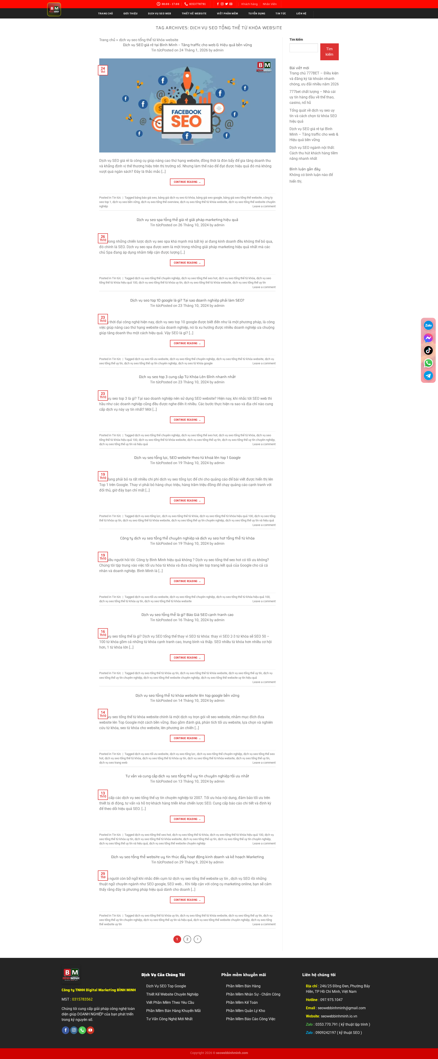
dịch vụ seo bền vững (126, 202)
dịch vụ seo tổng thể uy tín (249, 282)
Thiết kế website (194, 13)
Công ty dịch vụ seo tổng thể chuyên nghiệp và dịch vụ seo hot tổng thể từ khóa (187, 538)
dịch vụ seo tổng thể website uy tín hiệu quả (229, 677)
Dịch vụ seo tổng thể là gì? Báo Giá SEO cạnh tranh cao (187, 615)
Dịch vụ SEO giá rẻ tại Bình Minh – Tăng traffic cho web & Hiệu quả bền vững (187, 45)
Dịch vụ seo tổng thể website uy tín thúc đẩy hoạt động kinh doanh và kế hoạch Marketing (187, 857)
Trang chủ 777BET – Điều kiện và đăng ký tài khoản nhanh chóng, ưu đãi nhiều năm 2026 (314, 78)
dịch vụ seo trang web (113, 762)
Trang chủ (105, 13)
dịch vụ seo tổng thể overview (160, 202)
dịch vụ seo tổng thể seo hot (199, 278)
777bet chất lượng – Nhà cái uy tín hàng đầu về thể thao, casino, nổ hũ (312, 97)
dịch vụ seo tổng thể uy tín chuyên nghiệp (150, 363)
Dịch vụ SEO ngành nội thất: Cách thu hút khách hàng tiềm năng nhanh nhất (313, 153)
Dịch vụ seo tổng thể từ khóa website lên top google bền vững (187, 695)
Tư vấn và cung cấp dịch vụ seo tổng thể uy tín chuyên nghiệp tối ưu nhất (187, 776)
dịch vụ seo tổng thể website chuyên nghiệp (171, 677)
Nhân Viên (270, 4)
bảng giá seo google (209, 197)
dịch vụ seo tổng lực (148, 516)
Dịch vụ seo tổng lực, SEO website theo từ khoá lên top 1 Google (187, 457)
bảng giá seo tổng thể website (242, 197)
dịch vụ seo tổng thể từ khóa (237, 278)
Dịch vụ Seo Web (159, 13)
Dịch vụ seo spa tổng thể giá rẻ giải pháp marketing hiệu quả (187, 220)
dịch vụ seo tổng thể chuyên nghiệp (157, 278)
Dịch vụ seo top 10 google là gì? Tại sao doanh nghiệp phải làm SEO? (187, 300)
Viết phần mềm (227, 13)
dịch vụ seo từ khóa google (195, 363)
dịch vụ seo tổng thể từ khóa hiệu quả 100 (226, 516)
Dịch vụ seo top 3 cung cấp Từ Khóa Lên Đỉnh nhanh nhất (187, 377)
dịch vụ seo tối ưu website (151, 359)
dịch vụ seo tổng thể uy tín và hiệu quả (123, 444)
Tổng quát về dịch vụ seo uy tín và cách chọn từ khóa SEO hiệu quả (313, 116)
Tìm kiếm (296, 40)
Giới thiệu (130, 13)
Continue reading (187, 182)
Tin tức (281, 13)
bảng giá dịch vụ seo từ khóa (176, 197)
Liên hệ (301, 13)
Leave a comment (264, 206)
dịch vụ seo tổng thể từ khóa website (203, 202)
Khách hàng (249, 4)
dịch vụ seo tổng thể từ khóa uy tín (160, 282)
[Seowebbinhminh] (68, 9)
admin (218, 50)
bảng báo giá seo (146, 197)
